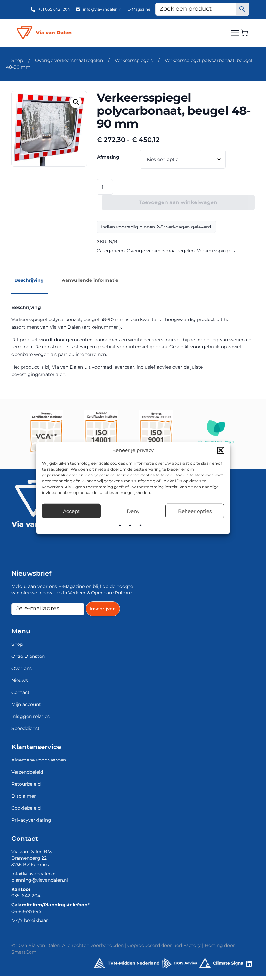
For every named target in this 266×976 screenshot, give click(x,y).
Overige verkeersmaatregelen (69, 60)
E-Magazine (138, 9)
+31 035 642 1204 (54, 9)
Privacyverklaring (31, 820)
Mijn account (26, 704)
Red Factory (187, 945)
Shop (17, 60)
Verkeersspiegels (134, 60)
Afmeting (108, 157)
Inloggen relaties (30, 716)
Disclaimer (23, 796)
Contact (20, 692)
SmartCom (24, 952)
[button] (220, 450)
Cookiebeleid (26, 808)
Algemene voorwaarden (38, 760)
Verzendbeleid (27, 772)
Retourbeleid (26, 784)
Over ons (21, 668)
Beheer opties (195, 511)
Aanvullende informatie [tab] (90, 280)
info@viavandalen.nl (102, 9)
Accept (71, 511)
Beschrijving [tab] (29, 280)
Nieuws (19, 680)
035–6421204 (25, 896)
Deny (133, 511)
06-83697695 (26, 911)
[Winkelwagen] (244, 33)
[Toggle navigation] (235, 33)
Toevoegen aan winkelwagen (178, 202)
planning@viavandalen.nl (39, 880)
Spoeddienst (25, 728)
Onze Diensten (28, 656)
